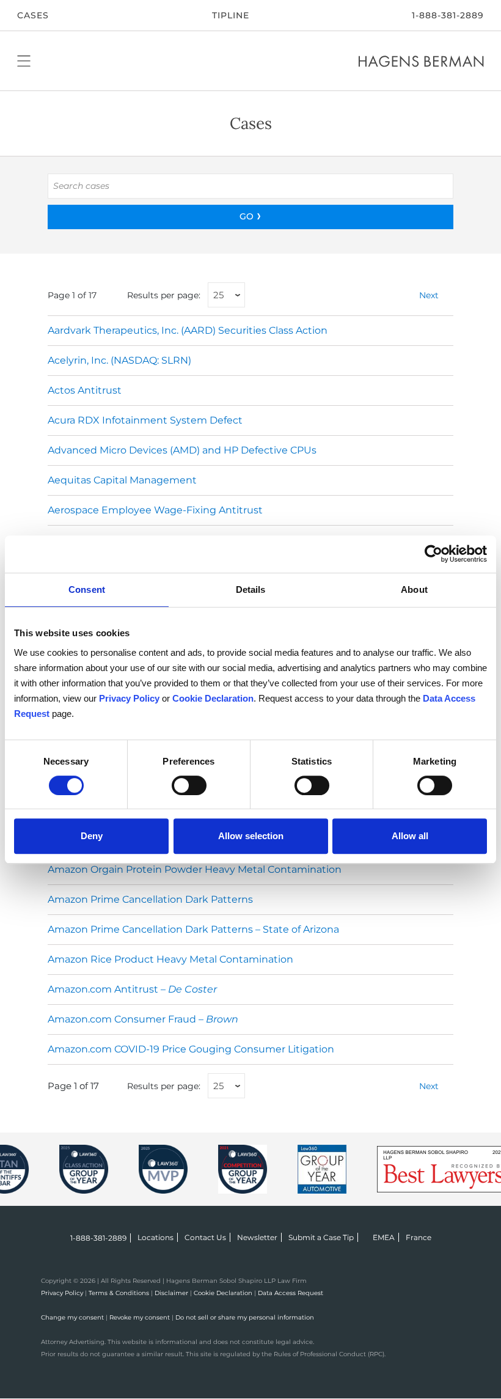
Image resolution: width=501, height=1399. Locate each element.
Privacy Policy (62, 1293)
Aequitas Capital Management (122, 480)
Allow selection (250, 836)
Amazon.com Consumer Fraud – (143, 1019)
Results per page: (163, 295)
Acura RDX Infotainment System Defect (145, 420)
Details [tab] (251, 589)
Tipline (230, 15)
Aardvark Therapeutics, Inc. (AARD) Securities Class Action (187, 330)
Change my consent (72, 1317)
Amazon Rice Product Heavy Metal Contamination (170, 959)
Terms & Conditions (119, 1293)
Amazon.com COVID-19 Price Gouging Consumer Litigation (191, 1049)
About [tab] (414, 589)
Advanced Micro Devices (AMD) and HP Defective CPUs (182, 450)
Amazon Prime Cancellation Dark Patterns (150, 899)
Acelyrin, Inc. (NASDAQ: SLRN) (119, 360)
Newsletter (257, 1237)
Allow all (410, 836)
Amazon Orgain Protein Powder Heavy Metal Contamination (195, 869)
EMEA (384, 1237)
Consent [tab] (86, 589)
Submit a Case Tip (321, 1237)
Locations (155, 1237)
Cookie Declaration (223, 1293)
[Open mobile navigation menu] (24, 60)
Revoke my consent (139, 1317)
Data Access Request (290, 1293)
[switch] (189, 785)
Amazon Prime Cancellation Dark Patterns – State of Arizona (193, 929)
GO (247, 216)
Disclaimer (171, 1293)
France (418, 1237)
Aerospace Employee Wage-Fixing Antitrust (155, 510)
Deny (92, 836)
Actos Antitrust (85, 390)
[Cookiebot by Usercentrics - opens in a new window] (433, 554)
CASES (33, 15)
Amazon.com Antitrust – (132, 989)
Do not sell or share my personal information (244, 1317)
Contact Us (205, 1237)
